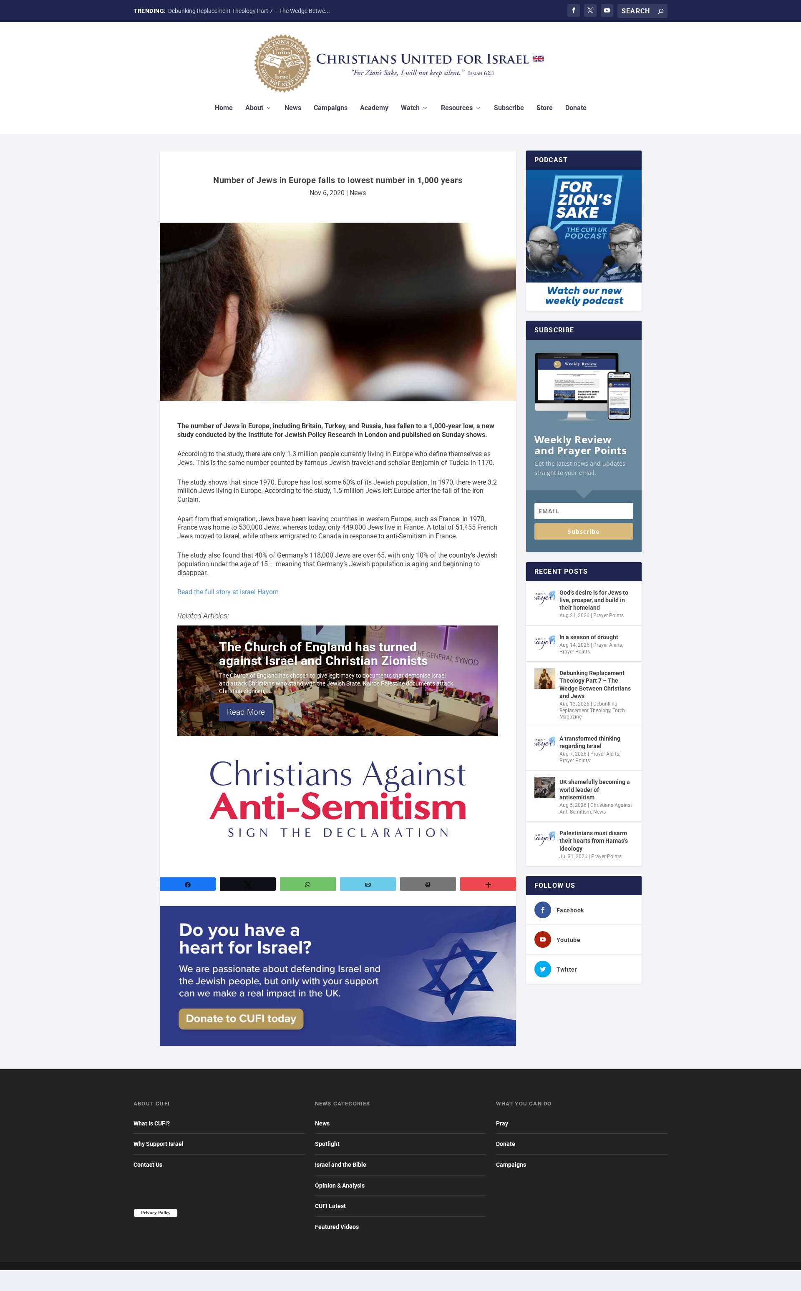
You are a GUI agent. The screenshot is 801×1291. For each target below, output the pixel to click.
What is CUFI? (152, 1123)
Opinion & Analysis (340, 1185)
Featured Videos (337, 1226)
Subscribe (509, 108)
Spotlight (327, 1143)
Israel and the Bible (340, 1164)
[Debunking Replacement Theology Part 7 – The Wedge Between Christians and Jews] (544, 678)
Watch (410, 108)
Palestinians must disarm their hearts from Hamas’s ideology (593, 840)
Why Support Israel (159, 1143)
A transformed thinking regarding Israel (589, 742)
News (293, 108)
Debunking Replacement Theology (588, 707)
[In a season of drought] (544, 642)
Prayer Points (608, 615)
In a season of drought (588, 637)
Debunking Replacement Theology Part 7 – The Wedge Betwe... (249, 11)
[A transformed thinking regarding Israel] (544, 743)
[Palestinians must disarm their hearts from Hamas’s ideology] (544, 838)
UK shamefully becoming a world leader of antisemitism (594, 789)
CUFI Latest (330, 1206)
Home (224, 108)
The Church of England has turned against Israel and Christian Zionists (323, 654)
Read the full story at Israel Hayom (228, 592)
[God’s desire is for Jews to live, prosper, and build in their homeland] (544, 598)
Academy (374, 108)
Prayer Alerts (607, 645)
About (254, 108)
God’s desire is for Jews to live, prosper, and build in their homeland (593, 600)
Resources (457, 108)
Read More (246, 712)
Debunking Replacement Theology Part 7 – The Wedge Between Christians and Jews (595, 684)
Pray (502, 1123)
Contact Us (148, 1164)
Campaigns (331, 108)
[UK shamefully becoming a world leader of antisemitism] (544, 787)
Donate (576, 108)
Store (545, 108)
